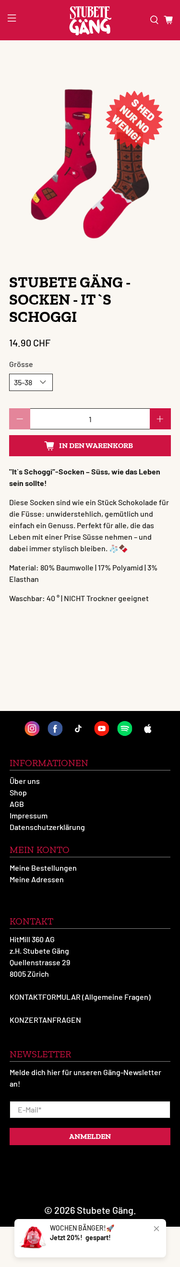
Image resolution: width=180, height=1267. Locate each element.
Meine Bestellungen (43, 867)
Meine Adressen (37, 879)
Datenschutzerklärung (47, 826)
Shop (18, 792)
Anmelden (90, 1136)
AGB (17, 803)
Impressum (29, 815)
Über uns (25, 780)
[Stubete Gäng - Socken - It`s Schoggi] (89, 164)
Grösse (21, 363)
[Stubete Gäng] (90, 20)
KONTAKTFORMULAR (45, 996)
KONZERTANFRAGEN (45, 1019)
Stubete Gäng (105, 1210)
